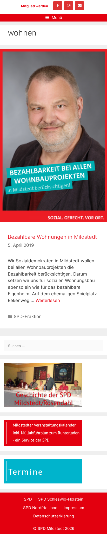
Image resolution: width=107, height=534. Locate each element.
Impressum (74, 507)
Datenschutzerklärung (53, 516)
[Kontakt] (79, 5)
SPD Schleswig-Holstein (60, 499)
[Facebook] (57, 5)
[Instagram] (68, 5)
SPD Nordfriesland (40, 507)
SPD (28, 499)
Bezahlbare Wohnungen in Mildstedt (52, 237)
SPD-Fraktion (28, 316)
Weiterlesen (48, 300)
